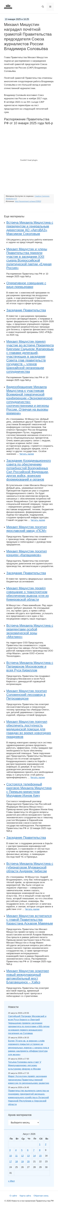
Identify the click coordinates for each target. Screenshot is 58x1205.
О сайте (13, 1196)
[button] (43, 7)
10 (10, 1156)
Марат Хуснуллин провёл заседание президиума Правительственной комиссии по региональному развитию (28, 1079)
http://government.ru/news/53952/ (28, 201)
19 (22, 1161)
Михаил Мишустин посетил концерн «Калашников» (26, 553)
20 (28, 1161)
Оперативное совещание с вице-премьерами (26, 285)
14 (34, 1156)
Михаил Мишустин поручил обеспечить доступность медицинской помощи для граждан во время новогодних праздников (28, 729)
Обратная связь (41, 1196)
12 (22, 1156)
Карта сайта (25, 1196)
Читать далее (26, 454)
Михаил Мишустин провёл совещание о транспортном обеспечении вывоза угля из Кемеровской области (27, 593)
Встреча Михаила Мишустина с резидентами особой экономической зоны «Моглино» (29, 631)
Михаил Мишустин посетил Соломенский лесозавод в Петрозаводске (26, 694)
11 (16, 1156)
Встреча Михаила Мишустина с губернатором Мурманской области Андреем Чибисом (29, 867)
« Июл (11, 1181)
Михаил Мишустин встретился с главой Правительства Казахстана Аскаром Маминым (29, 919)
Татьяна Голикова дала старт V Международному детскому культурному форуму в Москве (24, 1065)
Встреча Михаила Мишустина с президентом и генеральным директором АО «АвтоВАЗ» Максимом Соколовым (29, 228)
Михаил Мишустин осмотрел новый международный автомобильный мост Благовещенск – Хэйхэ (27, 976)
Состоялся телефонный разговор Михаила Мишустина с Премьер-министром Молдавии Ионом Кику (29, 789)
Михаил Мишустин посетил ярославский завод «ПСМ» (26, 528)
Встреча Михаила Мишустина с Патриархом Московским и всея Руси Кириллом (29, 666)
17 (10, 1161)
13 (28, 1156)
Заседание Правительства (26, 310)
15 (40, 1156)
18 (16, 1161)
